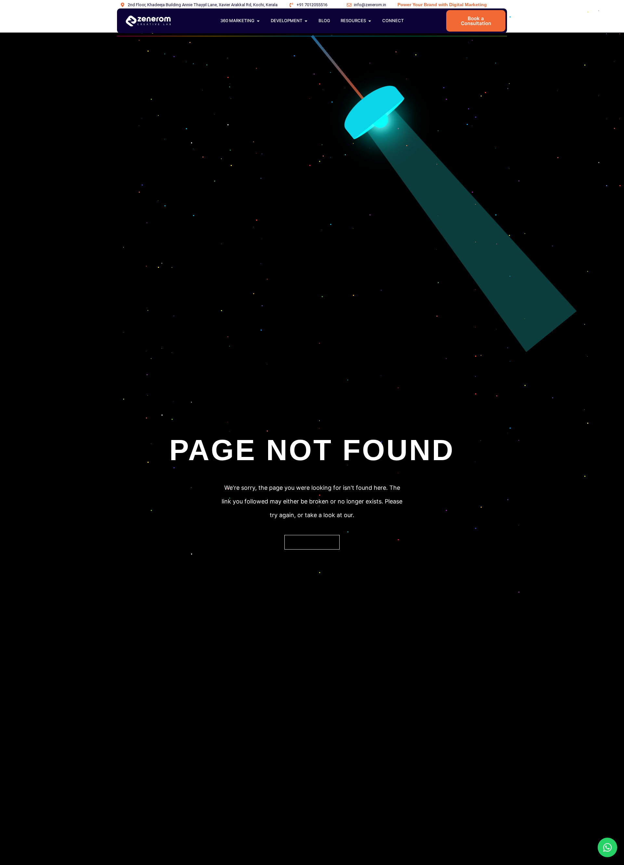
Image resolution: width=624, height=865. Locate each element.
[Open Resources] (370, 21)
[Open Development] (306, 21)
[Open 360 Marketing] (258, 21)
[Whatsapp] (607, 847)
